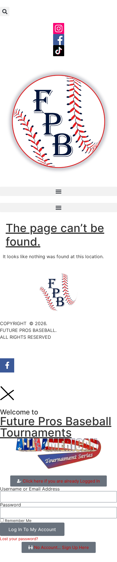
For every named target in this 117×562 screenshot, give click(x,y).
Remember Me (18, 520)
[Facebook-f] (7, 365)
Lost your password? (19, 538)
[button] (4, 11)
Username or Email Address (30, 489)
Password (10, 504)
